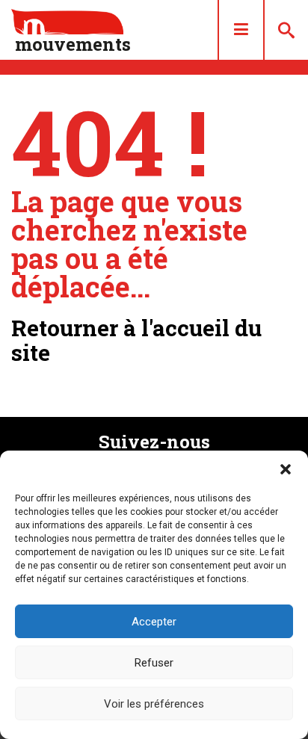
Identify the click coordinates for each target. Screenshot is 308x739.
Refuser (154, 663)
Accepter (154, 621)
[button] (285, 469)
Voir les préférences (154, 704)
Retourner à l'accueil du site (136, 340)
